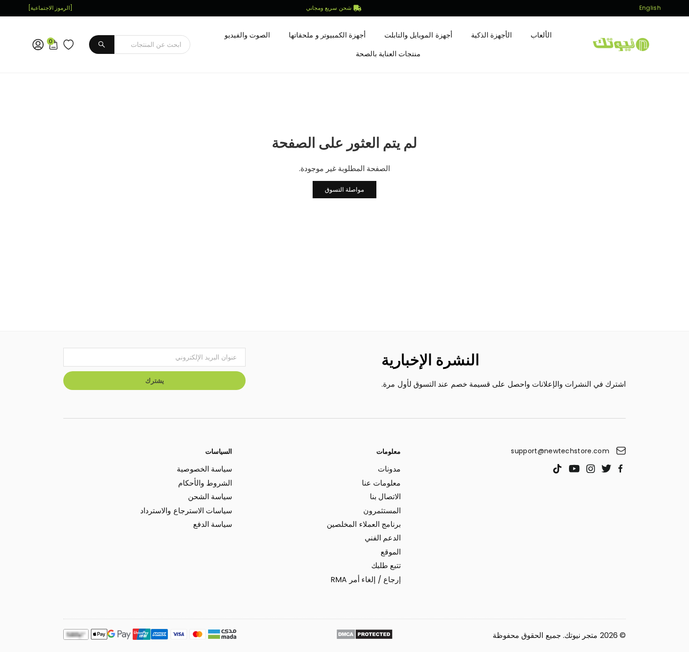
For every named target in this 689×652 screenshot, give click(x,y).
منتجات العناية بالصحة (388, 54)
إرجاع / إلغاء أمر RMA (365, 579)
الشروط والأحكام (205, 483)
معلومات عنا (381, 483)
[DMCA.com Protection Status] (364, 636)
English (650, 8)
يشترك (154, 380)
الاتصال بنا (385, 496)
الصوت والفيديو (247, 35)
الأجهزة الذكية (491, 35)
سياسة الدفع (212, 524)
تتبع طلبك (386, 565)
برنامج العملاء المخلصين (364, 524)
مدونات (389, 469)
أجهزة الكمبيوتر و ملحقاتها (327, 35)
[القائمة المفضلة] (66, 44)
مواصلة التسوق (344, 189)
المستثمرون (382, 510)
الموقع (391, 552)
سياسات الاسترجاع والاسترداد (186, 510)
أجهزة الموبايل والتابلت (418, 35)
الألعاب (541, 35)
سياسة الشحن (210, 496)
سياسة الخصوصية (204, 469)
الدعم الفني (383, 537)
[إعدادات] (36, 44)
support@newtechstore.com (560, 451)
